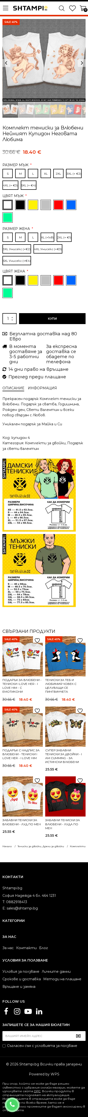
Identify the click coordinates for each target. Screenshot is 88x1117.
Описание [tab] (13, 388)
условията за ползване (56, 1046)
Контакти (26, 948)
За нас (8, 948)
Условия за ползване (20, 971)
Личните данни (56, 971)
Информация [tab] (42, 388)
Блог (43, 948)
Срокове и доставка (21, 979)
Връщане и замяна (18, 986)
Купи (52, 318)
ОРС (37, 1091)
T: (3, 902)
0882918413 (19, 1101)
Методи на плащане (62, 979)
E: (4, 908)
